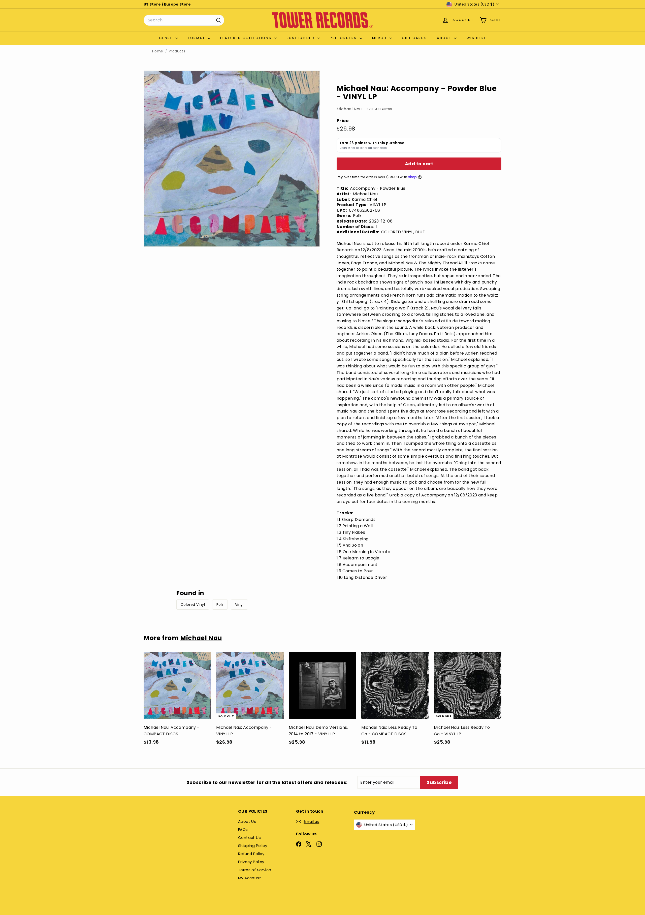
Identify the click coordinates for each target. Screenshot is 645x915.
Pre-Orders (344, 38)
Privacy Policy (251, 861)
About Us (247, 821)
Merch (380, 38)
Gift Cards (414, 38)
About (445, 38)
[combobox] (184, 20)
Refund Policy (251, 853)
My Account (249, 877)
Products (177, 51)
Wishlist (476, 38)
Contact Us (249, 837)
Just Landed (301, 38)
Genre (166, 38)
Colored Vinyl (193, 604)
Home (157, 51)
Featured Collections (246, 38)
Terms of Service (254, 869)
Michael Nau (349, 109)
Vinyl (239, 604)
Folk (219, 604)
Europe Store (177, 4)
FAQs (243, 829)
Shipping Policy (252, 845)
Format (197, 38)
